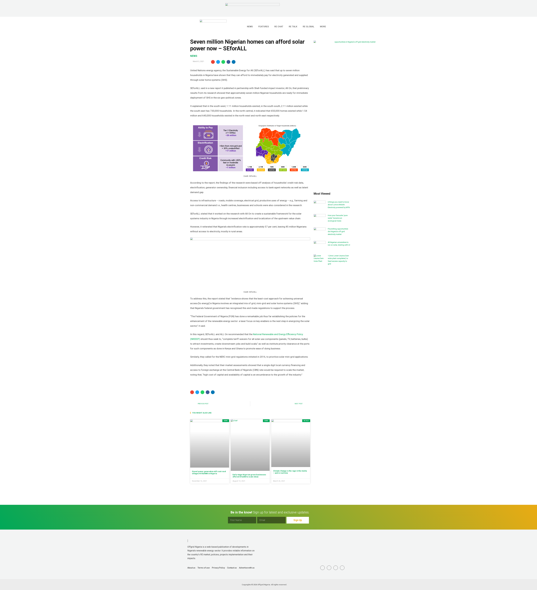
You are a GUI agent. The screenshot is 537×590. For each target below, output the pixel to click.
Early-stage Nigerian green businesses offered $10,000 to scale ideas (249, 476)
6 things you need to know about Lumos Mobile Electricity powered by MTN (339, 204)
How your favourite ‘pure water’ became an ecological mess (338, 218)
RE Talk (293, 26)
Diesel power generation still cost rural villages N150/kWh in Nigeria (209, 472)
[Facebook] (342, 568)
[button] (344, 26)
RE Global (308, 26)
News (250, 26)
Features (263, 26)
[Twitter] (322, 568)
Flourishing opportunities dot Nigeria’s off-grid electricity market (338, 231)
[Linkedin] (329, 568)
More (323, 26)
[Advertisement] (332, 313)
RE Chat (278, 26)
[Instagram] (335, 568)
